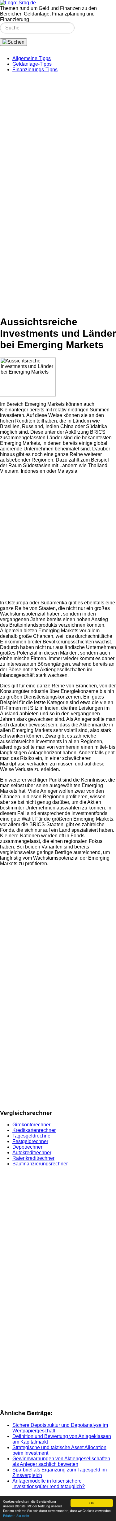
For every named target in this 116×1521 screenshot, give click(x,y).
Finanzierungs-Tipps (35, 69)
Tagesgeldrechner (32, 1135)
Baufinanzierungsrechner (40, 1163)
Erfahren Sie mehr (16, 1515)
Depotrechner (27, 1147)
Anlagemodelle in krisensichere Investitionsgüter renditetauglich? (48, 1483)
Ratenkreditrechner (33, 1158)
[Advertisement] (58, 135)
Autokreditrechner (31, 1152)
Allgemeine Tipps (31, 58)
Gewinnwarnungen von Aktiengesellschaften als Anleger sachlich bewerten (61, 1461)
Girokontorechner (31, 1124)
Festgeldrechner (30, 1141)
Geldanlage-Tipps (32, 64)
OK (91, 1503)
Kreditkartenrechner (34, 1130)
